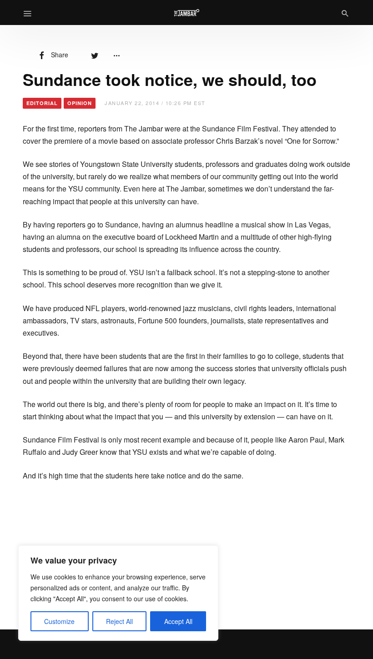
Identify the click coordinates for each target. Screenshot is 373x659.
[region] (118, 593)
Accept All (178, 621)
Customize (59, 621)
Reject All (119, 621)
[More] (116, 54)
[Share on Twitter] (95, 54)
